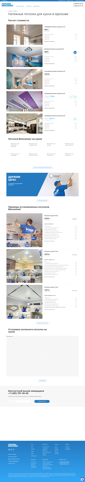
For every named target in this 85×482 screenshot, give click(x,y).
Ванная (56, 448)
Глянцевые (67, 449)
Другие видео (42, 380)
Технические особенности (47, 461)
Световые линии (45, 446)
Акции (32, 451)
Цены (32, 446)
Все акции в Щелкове (42, 200)
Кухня (56, 446)
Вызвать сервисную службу (13, 458)
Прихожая (57, 453)
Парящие (44, 455)
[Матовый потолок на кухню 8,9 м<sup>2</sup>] (24, 57)
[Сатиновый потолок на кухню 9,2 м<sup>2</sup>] (24, 79)
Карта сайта (44, 466)
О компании (33, 461)
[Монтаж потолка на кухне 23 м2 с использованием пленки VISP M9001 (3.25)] (24, 223)
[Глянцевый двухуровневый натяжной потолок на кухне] (15, 158)
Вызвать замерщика (12, 454)
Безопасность (34, 463)
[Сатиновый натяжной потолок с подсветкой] (69, 148)
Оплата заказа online (12, 456)
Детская (56, 450)
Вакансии (33, 464)
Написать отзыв (11, 463)
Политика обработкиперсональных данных (47, 468)
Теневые (44, 453)
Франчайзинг (34, 466)
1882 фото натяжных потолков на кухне (42, 167)
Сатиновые (67, 448)
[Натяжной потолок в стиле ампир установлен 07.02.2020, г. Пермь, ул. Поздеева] (51, 158)
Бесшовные (44, 449)
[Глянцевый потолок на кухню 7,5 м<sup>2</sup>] (24, 34)
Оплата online (70, 0)
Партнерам (33, 467)
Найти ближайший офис (13, 461)
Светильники (33, 455)
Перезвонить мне (42, 401)
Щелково (10, 11)
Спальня (56, 452)
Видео (32, 453)
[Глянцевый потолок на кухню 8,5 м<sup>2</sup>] (24, 123)
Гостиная (56, 449)
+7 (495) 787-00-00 (78, 3)
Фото (32, 444)
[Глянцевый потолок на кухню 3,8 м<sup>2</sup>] (24, 101)
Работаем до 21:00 (79, 0)
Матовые (67, 446)
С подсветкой (45, 448)
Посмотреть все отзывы (42, 323)
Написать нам (62, 0)
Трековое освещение (46, 452)
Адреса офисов (36, 6)
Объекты (15, 11)
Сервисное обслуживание (47, 464)
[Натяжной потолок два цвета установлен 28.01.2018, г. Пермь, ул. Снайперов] (51, 148)
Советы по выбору (46, 463)
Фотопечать (44, 450)
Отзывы (32, 449)
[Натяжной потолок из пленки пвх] (69, 158)
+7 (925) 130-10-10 (78, 5)
